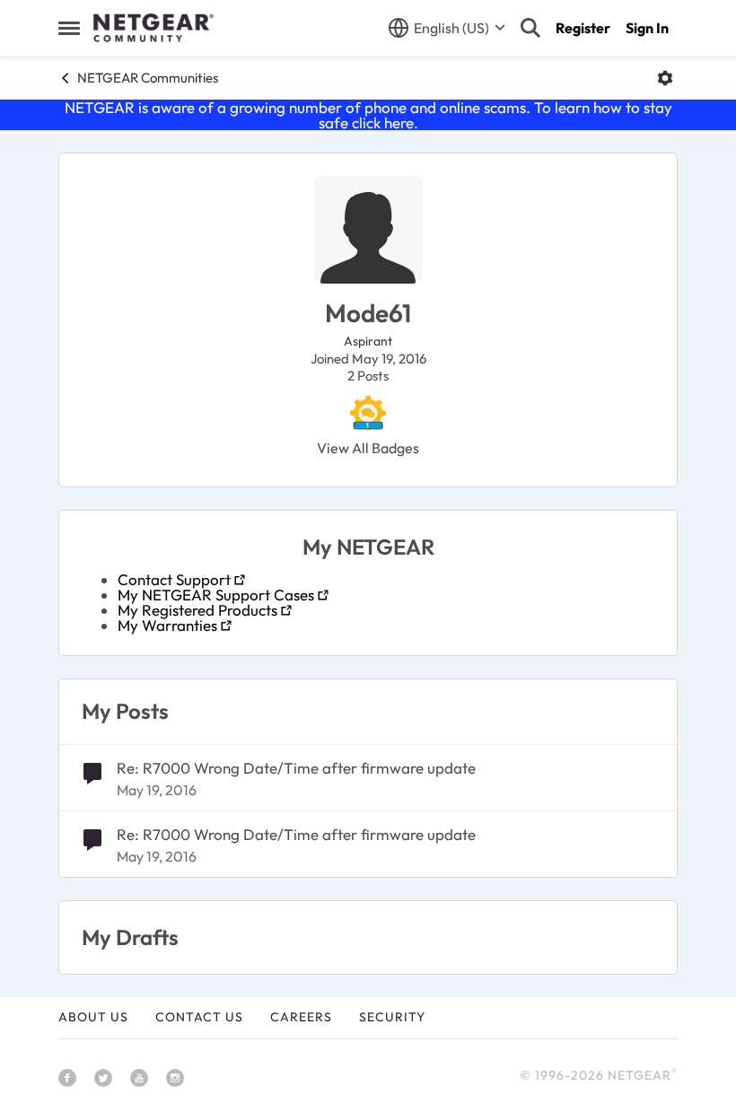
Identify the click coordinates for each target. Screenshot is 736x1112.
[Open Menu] (665, 78)
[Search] (530, 28)
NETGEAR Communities (147, 77)
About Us (93, 1017)
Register (583, 28)
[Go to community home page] (153, 27)
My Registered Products (197, 609)
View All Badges (368, 448)
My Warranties (167, 625)
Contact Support (174, 579)
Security (392, 1017)
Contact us (199, 1017)
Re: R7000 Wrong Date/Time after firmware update (296, 767)
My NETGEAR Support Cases (216, 594)
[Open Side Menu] (69, 27)
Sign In (647, 28)
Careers (301, 1017)
